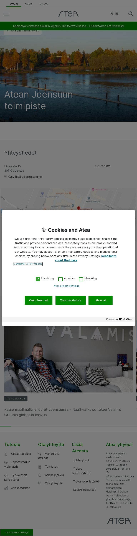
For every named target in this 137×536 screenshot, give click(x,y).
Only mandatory (70, 300)
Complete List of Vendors (28, 264)
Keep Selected (38, 300)
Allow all (100, 300)
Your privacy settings (66, 286)
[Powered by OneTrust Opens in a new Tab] (119, 320)
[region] (68, 268)
